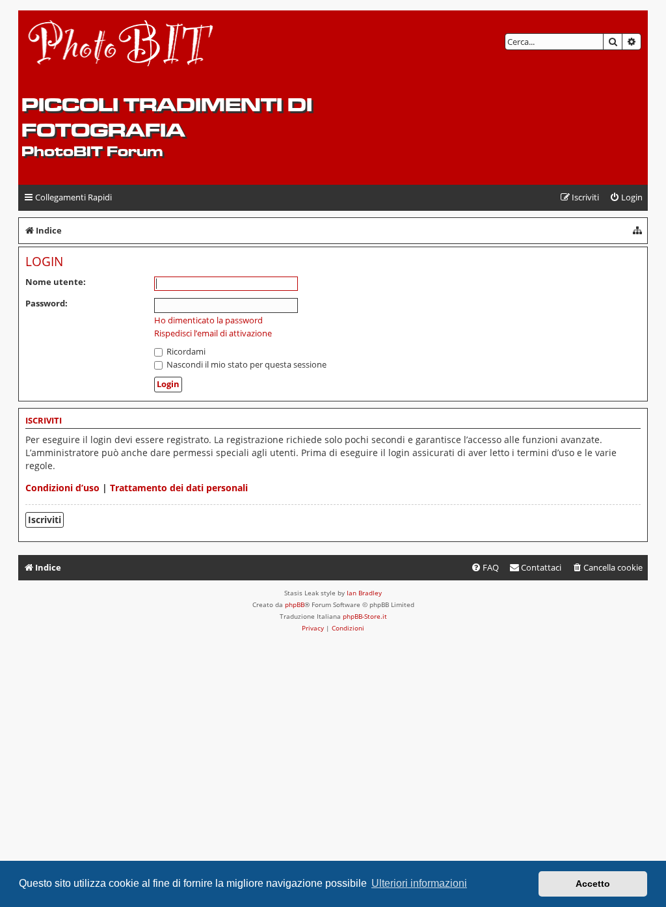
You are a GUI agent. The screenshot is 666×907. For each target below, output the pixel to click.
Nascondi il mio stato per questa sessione (245, 364)
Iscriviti (44, 519)
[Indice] (121, 53)
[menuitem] (626, 197)
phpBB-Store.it (365, 616)
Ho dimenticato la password (208, 320)
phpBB (294, 604)
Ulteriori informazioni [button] (419, 883)
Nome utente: (55, 282)
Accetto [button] (593, 883)
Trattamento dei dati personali (179, 487)
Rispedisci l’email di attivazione (213, 333)
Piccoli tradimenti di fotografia (166, 117)
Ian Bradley (364, 592)
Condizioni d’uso (62, 487)
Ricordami (185, 351)
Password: (46, 303)
